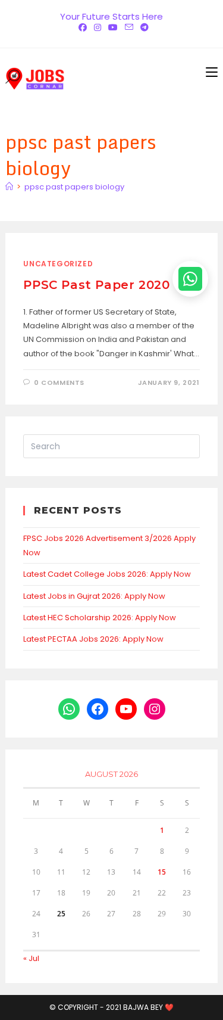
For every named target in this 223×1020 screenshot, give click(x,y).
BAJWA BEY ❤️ (148, 1007)
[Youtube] (113, 27)
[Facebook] (82, 27)
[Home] (9, 186)
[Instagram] (97, 27)
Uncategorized (58, 264)
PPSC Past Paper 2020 (96, 285)
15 (162, 872)
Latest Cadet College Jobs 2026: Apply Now (107, 574)
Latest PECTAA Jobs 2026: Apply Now (93, 639)
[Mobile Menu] (212, 72)
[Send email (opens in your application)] (129, 27)
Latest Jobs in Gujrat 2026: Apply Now (94, 596)
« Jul (31, 958)
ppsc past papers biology (74, 186)
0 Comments (59, 382)
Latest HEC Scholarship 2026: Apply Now (99, 617)
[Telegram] (143, 27)
